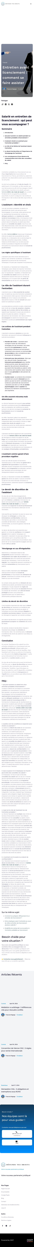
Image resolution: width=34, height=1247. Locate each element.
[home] (10, 3)
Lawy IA (3, 1208)
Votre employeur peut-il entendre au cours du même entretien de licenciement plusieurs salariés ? (18, 923)
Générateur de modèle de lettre (10, 1204)
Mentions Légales (6, 1220)
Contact (3, 1201)
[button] (31, 4)
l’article (13, 192)
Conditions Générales (7, 1217)
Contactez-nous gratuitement (13, 959)
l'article (12, 234)
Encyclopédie (5, 1192)
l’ (20, 435)
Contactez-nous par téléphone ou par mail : (14, 1127)
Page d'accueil (5, 1188)
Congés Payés (5, 1195)
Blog (2, 1198)
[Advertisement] (17, 26)
